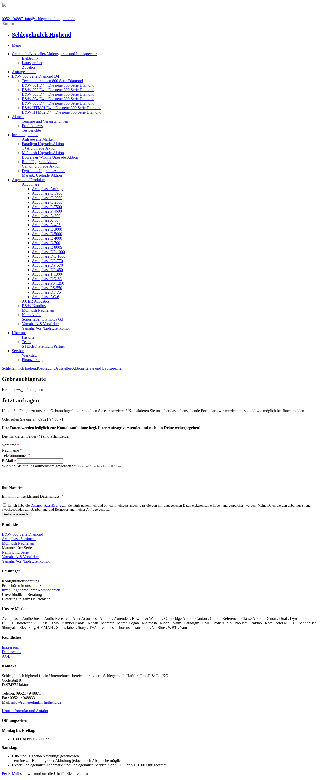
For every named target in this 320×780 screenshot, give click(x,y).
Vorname (10, 445)
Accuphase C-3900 (47, 193)
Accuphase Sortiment (19, 539)
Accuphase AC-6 (45, 297)
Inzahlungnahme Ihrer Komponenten (31, 590)
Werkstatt (29, 355)
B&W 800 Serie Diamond (22, 534)
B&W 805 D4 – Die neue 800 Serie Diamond (58, 103)
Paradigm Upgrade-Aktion (43, 144)
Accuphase (31, 184)
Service (18, 351)
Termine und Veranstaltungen (45, 121)
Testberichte (31, 130)
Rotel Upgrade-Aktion (40, 162)
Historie (28, 337)
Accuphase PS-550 (47, 288)
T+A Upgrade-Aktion (39, 148)
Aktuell (18, 117)
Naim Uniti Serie (15, 552)
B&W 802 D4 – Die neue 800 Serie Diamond (58, 90)
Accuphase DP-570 (47, 265)
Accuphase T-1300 (47, 274)
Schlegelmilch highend (20, 368)
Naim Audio (32, 315)
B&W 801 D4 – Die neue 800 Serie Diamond (58, 85)
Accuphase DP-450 (47, 270)
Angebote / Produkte (28, 180)
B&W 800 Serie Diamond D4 (35, 76)
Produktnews (32, 126)
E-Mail (9, 461)
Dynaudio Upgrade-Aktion (43, 171)
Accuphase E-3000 (47, 229)
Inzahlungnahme (25, 135)
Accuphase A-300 (46, 216)
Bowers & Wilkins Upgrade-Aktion (50, 157)
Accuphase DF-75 (46, 292)
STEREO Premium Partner (43, 346)
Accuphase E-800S (47, 247)
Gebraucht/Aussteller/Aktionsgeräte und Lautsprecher (54, 54)
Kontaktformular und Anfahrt (25, 711)
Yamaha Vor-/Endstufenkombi (46, 328)
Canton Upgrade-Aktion (41, 166)
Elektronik (30, 58)
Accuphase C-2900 (47, 198)
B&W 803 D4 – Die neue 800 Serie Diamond (58, 94)
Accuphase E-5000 (47, 234)
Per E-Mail (10, 773)
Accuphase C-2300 (47, 202)
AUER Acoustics (36, 301)
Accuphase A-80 (45, 220)
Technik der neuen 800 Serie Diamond (52, 81)
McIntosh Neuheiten (38, 310)
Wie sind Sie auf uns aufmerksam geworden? (39, 466)
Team (26, 342)
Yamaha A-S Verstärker (40, 324)
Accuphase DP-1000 (48, 252)
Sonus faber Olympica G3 (42, 319)
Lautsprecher (32, 63)
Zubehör (29, 67)
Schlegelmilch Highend (41, 34)
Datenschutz (12, 652)
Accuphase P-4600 (47, 211)
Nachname (12, 450)
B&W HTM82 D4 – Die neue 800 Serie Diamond (62, 112)
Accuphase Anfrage (47, 189)
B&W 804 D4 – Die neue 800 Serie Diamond (58, 99)
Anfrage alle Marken (38, 139)
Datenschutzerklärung (46, 505)
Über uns (19, 333)
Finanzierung (32, 360)
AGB (6, 656)
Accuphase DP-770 (47, 261)
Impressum (10, 647)
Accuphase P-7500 (47, 207)
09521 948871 (13, 19)
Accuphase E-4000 (47, 238)
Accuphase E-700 (46, 243)
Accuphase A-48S (46, 225)
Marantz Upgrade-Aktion (42, 175)
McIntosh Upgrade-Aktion (43, 153)
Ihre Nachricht (14, 488)
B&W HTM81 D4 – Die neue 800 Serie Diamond (62, 108)
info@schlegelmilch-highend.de (50, 19)
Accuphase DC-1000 (49, 256)
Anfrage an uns (24, 72)
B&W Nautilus (34, 306)
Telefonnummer (16, 455)
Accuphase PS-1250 (48, 283)
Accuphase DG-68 (47, 279)
